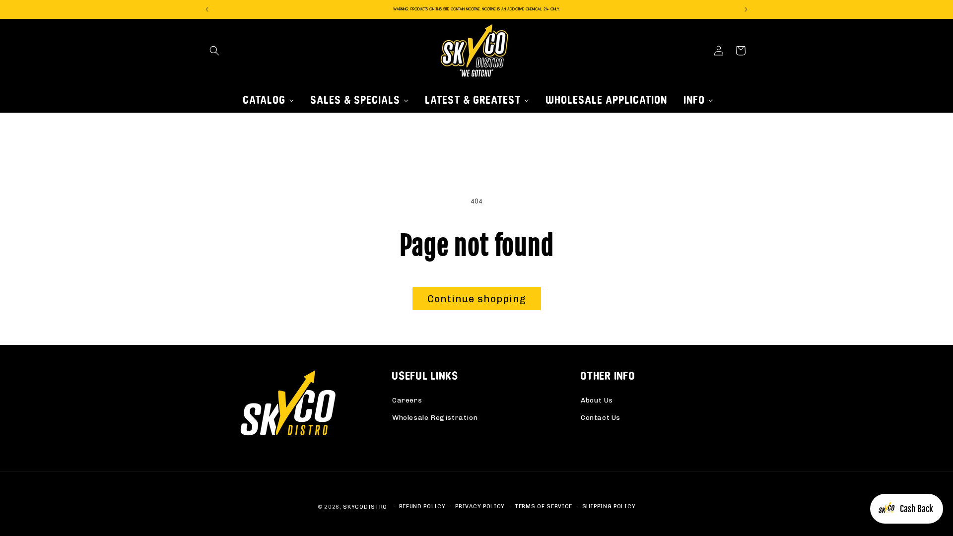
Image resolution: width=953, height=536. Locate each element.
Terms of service (543, 506)
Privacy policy (480, 506)
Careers (407, 400)
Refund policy (422, 506)
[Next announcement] (746, 9)
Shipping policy (609, 506)
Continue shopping (476, 299)
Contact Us (600, 417)
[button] (214, 51)
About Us (597, 400)
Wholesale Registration (434, 417)
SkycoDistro (365, 507)
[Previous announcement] (207, 9)
